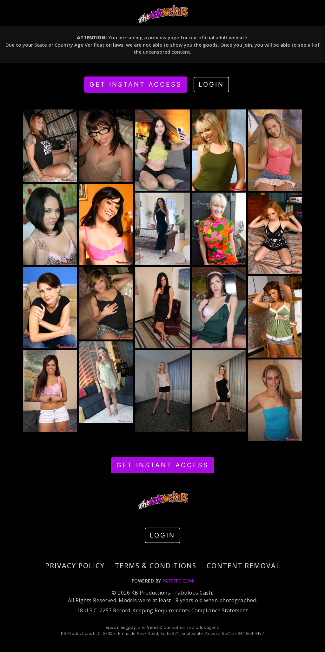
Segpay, (129, 627)
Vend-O (154, 627)
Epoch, (112, 627)
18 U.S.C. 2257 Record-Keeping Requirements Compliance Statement (162, 610)
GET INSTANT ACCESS (136, 84)
